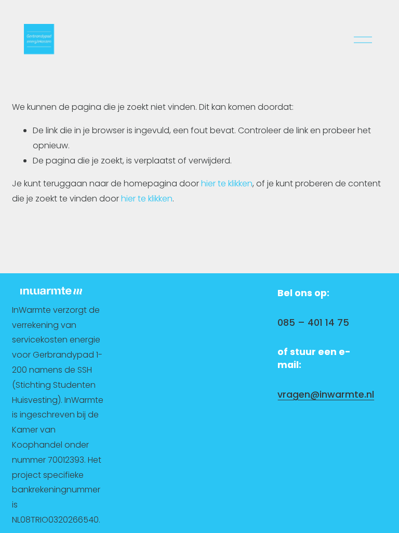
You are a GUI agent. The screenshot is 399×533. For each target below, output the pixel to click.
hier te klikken (226, 183)
